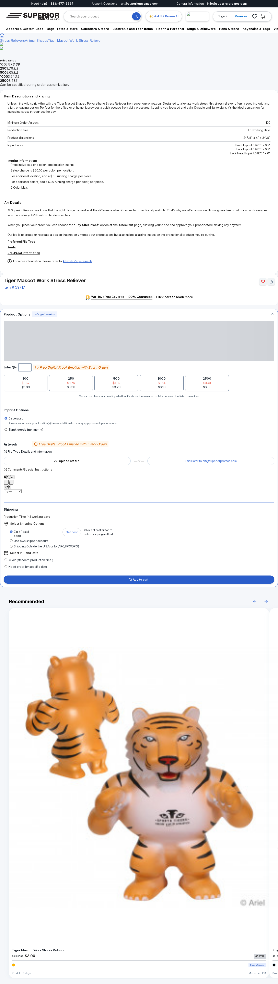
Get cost (72, 532)
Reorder (241, 16)
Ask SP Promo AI (166, 16)
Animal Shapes (36, 40)
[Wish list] (255, 16)
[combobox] (101, 16)
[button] (139, 314)
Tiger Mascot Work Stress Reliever (75, 40)
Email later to (211, 461)
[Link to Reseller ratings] (197, 16)
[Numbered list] (11, 482)
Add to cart (140, 579)
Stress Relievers (12, 40)
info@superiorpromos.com (227, 3)
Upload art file (69, 461)
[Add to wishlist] (262, 281)
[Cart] (263, 16)
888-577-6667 (62, 3)
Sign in (223, 16)
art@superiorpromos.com (139, 3)
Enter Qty (10, 367)
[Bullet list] (6, 482)
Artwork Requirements (77, 261)
